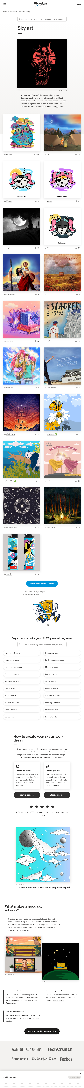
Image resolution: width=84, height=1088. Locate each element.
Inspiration (14, 11)
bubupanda (9, 387)
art (57, 106)
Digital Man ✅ (52, 434)
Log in (78, 4)
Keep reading (11, 1003)
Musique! (9, 201)
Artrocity (49, 294)
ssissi (48, 481)
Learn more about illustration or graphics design (43, 887)
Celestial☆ (21, 884)
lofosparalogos (10, 294)
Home (5, 11)
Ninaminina (10, 974)
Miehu (46, 982)
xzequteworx (10, 248)
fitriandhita (9, 341)
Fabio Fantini (51, 527)
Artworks (22, 11)
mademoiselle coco (12, 527)
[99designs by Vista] (41, 4)
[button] (80, 1073)
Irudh (48, 341)
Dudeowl (64, 91)
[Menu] (4, 4)
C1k (48, 154)
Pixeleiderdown (51, 387)
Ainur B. (9, 574)
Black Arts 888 (10, 434)
